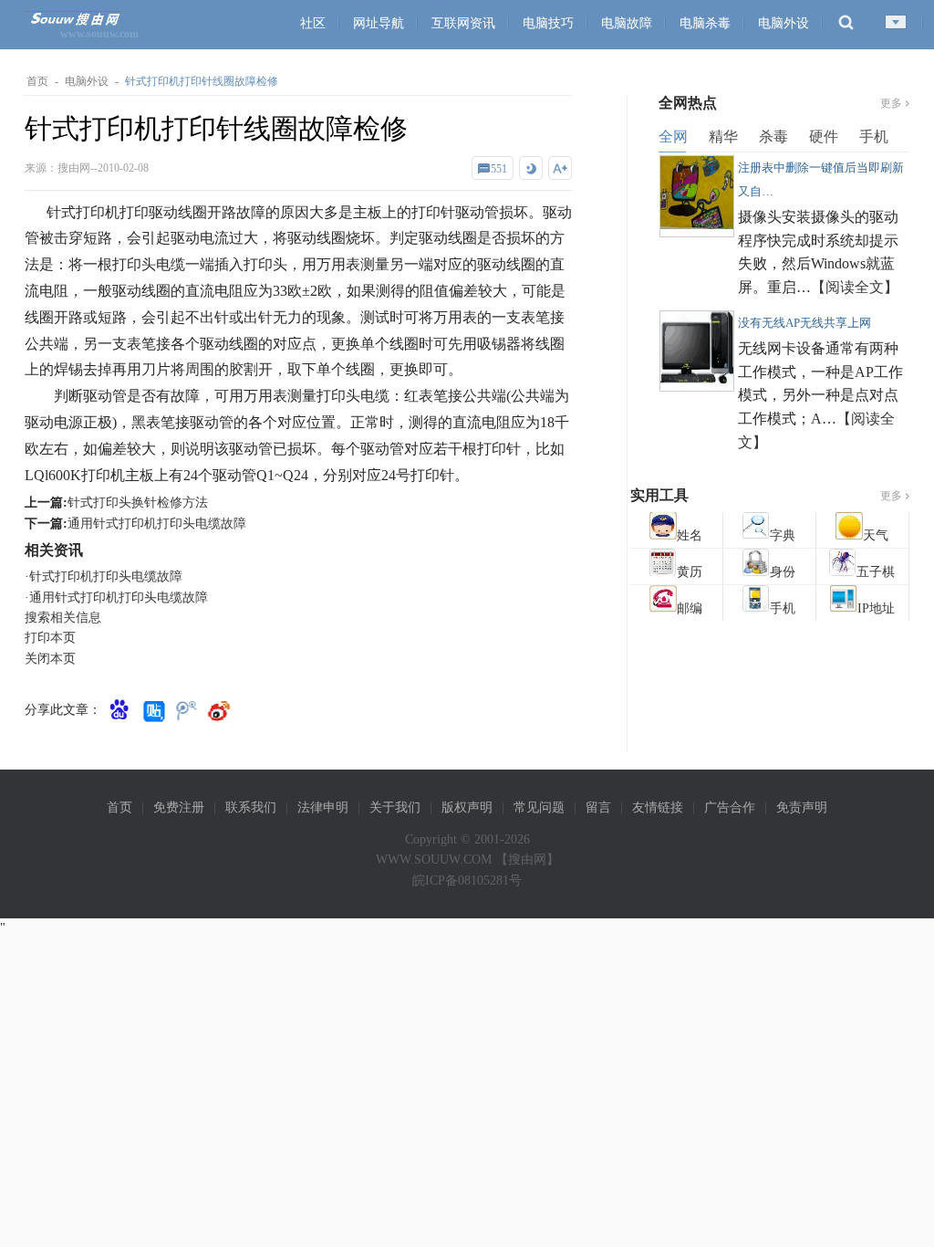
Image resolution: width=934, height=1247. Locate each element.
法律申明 (322, 807)
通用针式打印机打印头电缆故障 (156, 523)
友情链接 (657, 807)
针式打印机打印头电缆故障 (105, 576)
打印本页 (50, 637)
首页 (37, 81)
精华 (723, 136)
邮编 (689, 608)
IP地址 (876, 608)
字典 (782, 535)
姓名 (689, 535)
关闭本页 (50, 658)
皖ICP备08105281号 (467, 880)
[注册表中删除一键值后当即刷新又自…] (696, 224)
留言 (598, 807)
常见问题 (539, 807)
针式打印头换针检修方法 (137, 502)
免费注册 (178, 807)
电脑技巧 (548, 23)
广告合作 (729, 807)
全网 (673, 136)
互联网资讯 (463, 23)
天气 (875, 535)
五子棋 (875, 572)
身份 (782, 572)
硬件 (823, 136)
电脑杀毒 (705, 23)
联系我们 (250, 807)
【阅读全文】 (854, 287)
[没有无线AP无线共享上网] (696, 379)
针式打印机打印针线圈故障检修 (201, 81)
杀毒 (773, 136)
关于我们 (394, 807)
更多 (891, 103)
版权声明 (467, 807)
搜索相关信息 (63, 617)
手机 (873, 136)
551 (499, 168)
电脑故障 (626, 23)
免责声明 (801, 807)
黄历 (689, 572)
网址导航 (378, 23)
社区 (313, 23)
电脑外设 (783, 23)
